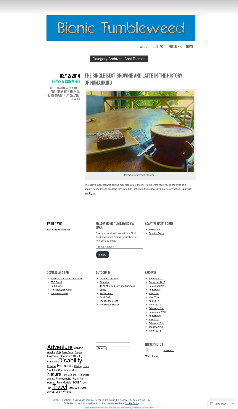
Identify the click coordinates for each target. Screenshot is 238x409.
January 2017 (156, 278)
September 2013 (157, 311)
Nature (54, 373)
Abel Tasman (57, 88)
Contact (159, 46)
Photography (63, 378)
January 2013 (156, 326)
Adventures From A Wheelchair (66, 278)
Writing (67, 391)
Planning (78, 378)
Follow (102, 254)
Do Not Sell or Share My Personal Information (131, 407)
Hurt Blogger (57, 285)
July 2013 (154, 319)
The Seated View (59, 293)
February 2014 (156, 308)
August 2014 (155, 289)
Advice (78, 347)
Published (175, 46)
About (144, 46)
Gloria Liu (105, 282)
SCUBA (77, 382)
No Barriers (154, 229)
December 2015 (157, 282)
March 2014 (155, 304)
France (51, 366)
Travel (76, 99)
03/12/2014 (70, 75)
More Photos (151, 355)
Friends (75, 91)
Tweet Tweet (54, 223)
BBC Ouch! (56, 282)
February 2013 (156, 323)
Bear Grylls (67, 352)
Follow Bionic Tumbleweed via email (115, 225)
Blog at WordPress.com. (96, 407)
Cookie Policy (132, 403)
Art (53, 91)
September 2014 (157, 285)
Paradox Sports (156, 233)
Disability (63, 91)
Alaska (51, 352)
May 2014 (154, 297)
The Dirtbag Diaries (109, 304)
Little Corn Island (61, 370)
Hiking (50, 95)
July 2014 (154, 293)
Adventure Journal (109, 278)
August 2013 (155, 315)
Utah (71, 387)
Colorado (52, 361)
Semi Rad (105, 297)
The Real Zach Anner (61, 289)
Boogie (78, 352)
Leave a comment (66, 81)
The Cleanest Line (109, 300)
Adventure (73, 88)
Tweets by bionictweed (58, 229)
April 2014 (154, 300)
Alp (58, 352)
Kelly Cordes (106, 293)
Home (189, 46)
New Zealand (72, 95)
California (53, 356)
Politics (51, 382)
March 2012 (155, 330)
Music (58, 95)
